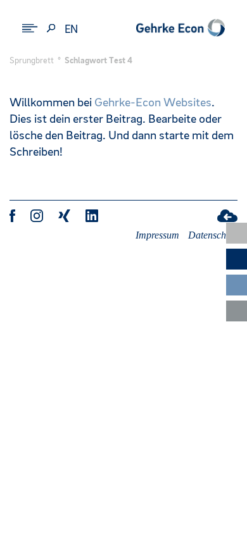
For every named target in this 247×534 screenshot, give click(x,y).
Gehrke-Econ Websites (153, 103)
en (72, 29)
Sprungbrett (32, 60)
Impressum (157, 235)
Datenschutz (213, 235)
